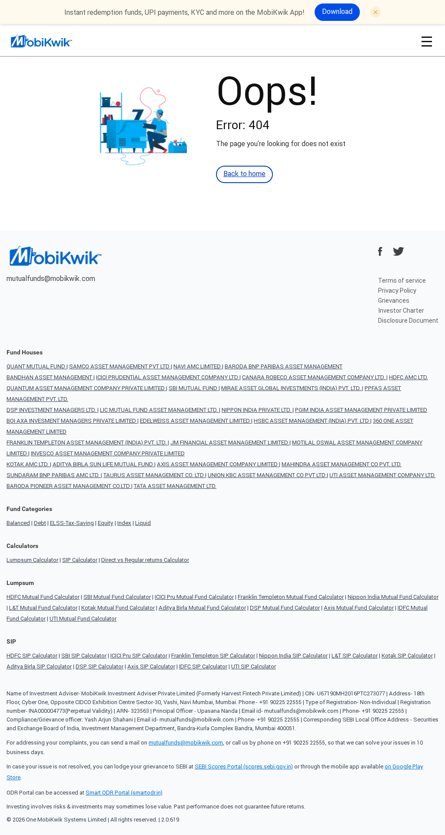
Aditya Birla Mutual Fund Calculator (202, 607)
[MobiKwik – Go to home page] (52, 41)
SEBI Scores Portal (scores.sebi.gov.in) (244, 766)
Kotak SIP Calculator (407, 655)
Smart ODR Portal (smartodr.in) (124, 792)
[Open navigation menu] (427, 41)
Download (337, 11)
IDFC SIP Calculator (203, 666)
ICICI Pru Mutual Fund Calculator (194, 597)
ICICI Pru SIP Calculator (138, 655)
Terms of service (402, 280)
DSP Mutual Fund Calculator (285, 607)
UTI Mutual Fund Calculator (83, 618)
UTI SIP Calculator (253, 666)
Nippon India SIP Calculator (293, 655)
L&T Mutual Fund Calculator (43, 607)
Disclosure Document (408, 320)
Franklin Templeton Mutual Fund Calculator (291, 597)
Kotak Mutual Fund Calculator (118, 607)
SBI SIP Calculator (83, 655)
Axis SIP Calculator (151, 666)
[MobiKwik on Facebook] (380, 251)
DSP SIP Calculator (99, 666)
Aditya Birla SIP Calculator (39, 666)
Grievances (393, 300)
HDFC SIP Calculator (32, 655)
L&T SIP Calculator (355, 655)
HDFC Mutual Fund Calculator (43, 597)
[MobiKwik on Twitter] (398, 251)
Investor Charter (401, 310)
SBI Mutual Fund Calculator (117, 597)
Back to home (244, 173)
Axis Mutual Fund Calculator (359, 607)
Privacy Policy (397, 290)
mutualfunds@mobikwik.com (51, 278)
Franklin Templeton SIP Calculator (213, 655)
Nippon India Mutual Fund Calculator (393, 597)
